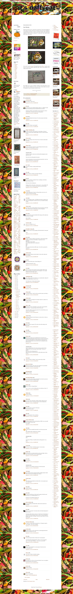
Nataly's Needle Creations (56, 334)
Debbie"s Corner (56, 230)
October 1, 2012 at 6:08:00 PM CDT (31, 575)
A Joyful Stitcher (56, 120)
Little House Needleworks (56, 305)
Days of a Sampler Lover (56, 229)
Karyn (27, 237)
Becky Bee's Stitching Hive (56, 159)
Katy (26, 172)
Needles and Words (55, 341)
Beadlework (55, 156)
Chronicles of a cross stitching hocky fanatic (56, 206)
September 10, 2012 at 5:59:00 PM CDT (32, 142)
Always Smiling (56, 135)
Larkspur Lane (56, 296)
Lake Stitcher (56, 295)
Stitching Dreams (56, 418)
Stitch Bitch (55, 405)
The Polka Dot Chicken (56, 458)
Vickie (27, 358)
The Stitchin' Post (56, 461)
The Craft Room (56, 447)
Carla (27, 459)
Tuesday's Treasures (17, 248)
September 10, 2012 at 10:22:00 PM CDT (32, 282)
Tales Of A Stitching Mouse (56, 441)
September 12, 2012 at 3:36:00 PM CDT (32, 442)
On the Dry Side (56, 356)
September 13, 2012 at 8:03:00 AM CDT (32, 455)
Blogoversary (15, 200)
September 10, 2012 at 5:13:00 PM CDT (32, 113)
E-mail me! (15, 40)
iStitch (55, 273)
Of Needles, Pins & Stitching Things (56, 354)
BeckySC (16, 64)
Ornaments (15, 231)
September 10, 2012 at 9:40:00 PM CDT (32, 273)
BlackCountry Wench (56, 164)
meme (17, 225)
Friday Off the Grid (17, 216)
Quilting (15, 235)
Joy (26, 260)
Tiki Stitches (55, 480)
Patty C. (27, 305)
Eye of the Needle (56, 239)
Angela (16, 73)
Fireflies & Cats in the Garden (56, 253)
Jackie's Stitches (56, 276)
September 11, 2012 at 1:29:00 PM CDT (32, 403)
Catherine (27, 252)
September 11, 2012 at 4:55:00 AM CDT (32, 332)
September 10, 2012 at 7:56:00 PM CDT (32, 233)
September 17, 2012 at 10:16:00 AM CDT (32, 532)
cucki (27, 330)
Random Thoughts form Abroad (56, 376)
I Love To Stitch (56, 270)
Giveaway (15, 218)
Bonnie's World (56, 173)
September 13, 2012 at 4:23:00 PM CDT (32, 483)
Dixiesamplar (56, 232)
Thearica (27, 336)
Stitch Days (55, 408)
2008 (16, 316)
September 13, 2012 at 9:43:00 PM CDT (32, 489)
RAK (19, 235)
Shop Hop (15, 238)
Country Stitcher (56, 211)
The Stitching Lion (56, 463)
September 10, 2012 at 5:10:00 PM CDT (32, 102)
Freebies (55, 28)
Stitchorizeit (55, 435)
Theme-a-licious (16, 244)
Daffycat (28, 93)
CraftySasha (55, 215)
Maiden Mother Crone (56, 313)
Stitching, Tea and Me (56, 433)
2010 (16, 313)
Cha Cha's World (56, 198)
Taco (19, 243)
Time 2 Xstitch (56, 481)
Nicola (27, 322)
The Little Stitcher (56, 455)
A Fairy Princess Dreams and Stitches (56, 118)
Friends (15, 217)
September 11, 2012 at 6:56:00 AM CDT (32, 354)
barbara (27, 566)
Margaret (27, 145)
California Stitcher (55, 190)
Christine (27, 298)
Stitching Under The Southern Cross (56, 430)
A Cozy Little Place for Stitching (56, 115)
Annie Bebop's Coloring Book (56, 146)
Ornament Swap (17, 230)
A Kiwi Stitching (56, 122)
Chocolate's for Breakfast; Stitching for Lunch (56, 200)
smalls (19, 240)
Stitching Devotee (56, 416)
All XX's (55, 134)
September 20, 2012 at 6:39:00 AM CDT (32, 555)
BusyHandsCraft (56, 179)
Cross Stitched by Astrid (56, 220)
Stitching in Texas (56, 423)
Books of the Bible (17, 201)
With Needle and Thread (56, 503)
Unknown (27, 206)
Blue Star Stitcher (56, 172)
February (17, 308)
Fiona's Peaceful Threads (56, 251)
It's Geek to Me (56, 275)
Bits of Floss (56, 162)
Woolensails (55, 504)
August (17, 299)
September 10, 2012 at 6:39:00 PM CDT (32, 187)
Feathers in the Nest (56, 249)
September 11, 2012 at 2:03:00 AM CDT (32, 294)
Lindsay (16, 68)
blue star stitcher (28, 502)
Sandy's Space (56, 391)
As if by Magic (56, 148)
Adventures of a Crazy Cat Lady (56, 130)
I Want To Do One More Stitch (56, 272)
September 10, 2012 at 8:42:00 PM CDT (32, 256)
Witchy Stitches (56, 501)
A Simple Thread (56, 127)
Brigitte (27, 451)
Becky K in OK (28, 364)
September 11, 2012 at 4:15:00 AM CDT (32, 319)
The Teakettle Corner (56, 468)
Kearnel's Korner (56, 289)
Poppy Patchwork (56, 365)
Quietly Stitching (56, 371)
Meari (27, 486)
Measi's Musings (56, 323)
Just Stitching (56, 283)
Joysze (27, 492)
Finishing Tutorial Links (56, 27)
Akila (27, 428)
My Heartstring (56, 329)
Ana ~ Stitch (56, 141)
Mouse (43, 66)
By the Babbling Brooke (56, 186)
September (17, 294)
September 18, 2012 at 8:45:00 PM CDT (32, 549)
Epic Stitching (56, 237)
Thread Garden (56, 473)
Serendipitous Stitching (56, 397)
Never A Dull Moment (56, 348)
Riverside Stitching (55, 380)
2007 (16, 317)
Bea (26, 178)
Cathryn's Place (56, 196)
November (17, 291)
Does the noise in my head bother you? (56, 234)
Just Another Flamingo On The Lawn (56, 281)
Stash (15, 242)
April (17, 305)
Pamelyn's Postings (55, 360)
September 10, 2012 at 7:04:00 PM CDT (32, 203)
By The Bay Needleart (55, 188)
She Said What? (56, 29)
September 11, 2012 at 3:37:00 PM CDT (32, 416)
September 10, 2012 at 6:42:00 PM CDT (32, 194)
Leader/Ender (17, 223)
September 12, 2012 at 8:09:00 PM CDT (32, 448)
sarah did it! (56, 392)
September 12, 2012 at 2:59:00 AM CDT (32, 424)
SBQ (16, 237)
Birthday (15, 198)
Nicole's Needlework (55, 350)
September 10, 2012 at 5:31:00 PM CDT (32, 126)
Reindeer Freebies (17, 236)
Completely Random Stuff (17, 205)
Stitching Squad (56, 424)
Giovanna (27, 138)
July (16, 301)
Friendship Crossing (29, 229)
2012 (16, 288)
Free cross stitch (17, 215)
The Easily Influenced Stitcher (55, 449)
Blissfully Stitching (55, 169)
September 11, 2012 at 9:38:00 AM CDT (32, 381)
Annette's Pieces (56, 144)
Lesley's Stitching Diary (56, 298)
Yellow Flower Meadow (56, 506)
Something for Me (56, 403)
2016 (16, 282)
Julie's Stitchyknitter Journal (56, 278)
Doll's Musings (56, 236)
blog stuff (17, 199)
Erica (27, 536)
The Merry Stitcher (29, 521)
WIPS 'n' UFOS (56, 496)
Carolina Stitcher (56, 195)
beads (19, 197)
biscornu (19, 198)
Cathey (16, 65)
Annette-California (29, 419)
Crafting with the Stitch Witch (56, 214)
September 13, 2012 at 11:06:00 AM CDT (32, 467)
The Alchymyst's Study (56, 446)
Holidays (19, 219)
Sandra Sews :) (56, 390)
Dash (19, 208)
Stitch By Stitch (56, 407)
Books (19, 200)
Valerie (16, 75)
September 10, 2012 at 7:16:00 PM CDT (32, 210)
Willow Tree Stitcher (55, 495)
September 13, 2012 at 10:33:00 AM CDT (32, 461)
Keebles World (56, 290)
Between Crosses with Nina (56, 161)
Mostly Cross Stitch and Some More (56, 326)
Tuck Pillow (18, 247)
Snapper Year (17, 241)
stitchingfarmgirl (56, 434)
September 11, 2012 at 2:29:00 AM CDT (32, 302)
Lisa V (27, 165)
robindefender (28, 276)
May (16, 303)
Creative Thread (56, 216)
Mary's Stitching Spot (56, 319)
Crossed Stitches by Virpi (56, 223)
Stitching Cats (56, 414)
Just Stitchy (17, 297)
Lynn (26, 509)
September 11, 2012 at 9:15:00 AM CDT (32, 374)
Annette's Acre (56, 142)
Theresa (27, 552)
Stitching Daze (56, 415)
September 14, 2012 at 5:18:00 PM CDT (32, 506)
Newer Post (25, 579)
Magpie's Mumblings (29, 129)
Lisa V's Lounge (56, 302)
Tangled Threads (56, 442)
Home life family (17, 221)
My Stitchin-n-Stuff (56, 331)
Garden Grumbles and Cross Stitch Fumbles (56, 259)
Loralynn (27, 529)
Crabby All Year (17, 207)
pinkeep (19, 234)
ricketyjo (27, 292)
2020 (16, 276)
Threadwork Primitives (55, 478)
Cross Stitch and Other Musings (56, 218)
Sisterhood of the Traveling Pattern (17, 239)
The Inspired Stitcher (29, 377)
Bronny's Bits (56, 177)
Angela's (32, 66)
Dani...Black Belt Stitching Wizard (56, 225)
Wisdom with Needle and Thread (56, 499)
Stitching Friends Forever (56, 420)
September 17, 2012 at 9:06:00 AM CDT (32, 525)
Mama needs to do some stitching (56, 315)
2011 (16, 311)
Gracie (27, 190)
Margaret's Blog (56, 316)
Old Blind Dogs (18, 229)
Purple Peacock (56, 370)
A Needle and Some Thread (56, 124)
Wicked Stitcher (56, 491)
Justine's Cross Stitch (56, 286)
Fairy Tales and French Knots (56, 245)
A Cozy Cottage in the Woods (56, 113)
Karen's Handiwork (55, 288)
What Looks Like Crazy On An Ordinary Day (56, 487)
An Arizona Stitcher (55, 138)
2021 (16, 275)
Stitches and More (56, 409)
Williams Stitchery (55, 493)
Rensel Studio (56, 378)
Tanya (16, 74)
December (17, 289)
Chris (27, 406)
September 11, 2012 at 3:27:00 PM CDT (32, 410)
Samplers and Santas (56, 384)
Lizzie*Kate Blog (56, 309)
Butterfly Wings (56, 180)
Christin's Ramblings (55, 204)
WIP (19, 252)
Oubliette (55, 358)
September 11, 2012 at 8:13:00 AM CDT (32, 360)
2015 (16, 284)
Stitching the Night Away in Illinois (56, 427)
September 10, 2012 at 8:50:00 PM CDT (32, 264)
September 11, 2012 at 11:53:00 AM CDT (32, 395)
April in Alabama (56, 147)
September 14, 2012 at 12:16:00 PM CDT (32, 498)
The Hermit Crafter (55, 452)
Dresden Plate (17, 209)
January (17, 309)
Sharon (27, 572)
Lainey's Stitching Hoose (56, 294)
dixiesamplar (28, 371)
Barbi (15, 78)
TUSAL (15, 249)
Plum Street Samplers (55, 364)
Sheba (19, 237)
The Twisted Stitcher (55, 470)
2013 (16, 287)
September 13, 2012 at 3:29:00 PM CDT (32, 475)
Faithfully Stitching (55, 247)
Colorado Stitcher (56, 210)
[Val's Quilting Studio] (57, 48)
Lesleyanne (27, 285)
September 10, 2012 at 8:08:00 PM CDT (32, 249)
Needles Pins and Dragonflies (56, 343)
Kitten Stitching (56, 291)
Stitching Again (56, 413)
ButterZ (55, 182)
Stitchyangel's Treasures (56, 437)
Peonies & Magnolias (55, 362)
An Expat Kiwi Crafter (56, 140)
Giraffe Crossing (56, 263)
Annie (27, 198)
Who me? (17, 252)
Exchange (15, 210)
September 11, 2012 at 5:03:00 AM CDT (32, 343)
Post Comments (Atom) (31, 581)
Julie (26, 413)
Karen (27, 213)
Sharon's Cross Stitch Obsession (56, 400)
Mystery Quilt (16, 228)
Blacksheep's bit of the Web (56, 166)
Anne (27, 545)
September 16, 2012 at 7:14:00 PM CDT (32, 518)
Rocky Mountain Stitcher (56, 382)
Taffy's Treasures (56, 439)
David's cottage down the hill (56, 227)
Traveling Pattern (33, 94)
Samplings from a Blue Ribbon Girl (56, 387)
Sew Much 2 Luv (56, 398)
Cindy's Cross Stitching (56, 209)
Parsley (27, 558)
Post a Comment (27, 577)
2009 (16, 314)
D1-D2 (27, 116)
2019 (16, 278)
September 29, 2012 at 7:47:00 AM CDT (32, 569)
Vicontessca (27, 222)
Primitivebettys (56, 367)
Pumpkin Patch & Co (56, 369)
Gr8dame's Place (56, 264)
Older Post (47, 579)
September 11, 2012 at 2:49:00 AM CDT (32, 312)
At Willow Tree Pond (56, 153)
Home (37, 579)
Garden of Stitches (55, 262)
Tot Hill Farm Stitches (56, 483)
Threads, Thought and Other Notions (56, 475)
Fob (19, 214)
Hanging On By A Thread (56, 267)
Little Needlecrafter (56, 307)
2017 (16, 281)
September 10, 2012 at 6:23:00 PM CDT (32, 168)
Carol (27, 268)
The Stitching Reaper (56, 465)
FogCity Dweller (56, 255)
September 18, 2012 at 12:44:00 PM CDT (32, 542)
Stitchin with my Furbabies (56, 411)
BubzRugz (55, 178)
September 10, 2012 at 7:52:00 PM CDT (32, 225)
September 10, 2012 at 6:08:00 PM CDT (32, 161)
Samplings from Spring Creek (56, 389)
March (17, 306)
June (16, 302)
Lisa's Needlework (56, 303)
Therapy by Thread (55, 472)
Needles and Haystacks (55, 339)
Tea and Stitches (56, 443)
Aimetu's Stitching (56, 131)
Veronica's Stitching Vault (56, 485)
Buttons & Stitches (55, 184)
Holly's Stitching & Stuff (56, 269)
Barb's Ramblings (56, 155)
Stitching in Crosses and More (56, 422)
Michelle (27, 393)
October (17, 292)
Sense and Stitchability (55, 395)
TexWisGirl (27, 100)
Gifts (19, 217)
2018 (16, 279)
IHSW (18, 222)
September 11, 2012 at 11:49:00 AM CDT (32, 389)
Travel (15, 246)
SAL (14, 237)
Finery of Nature (28, 94)
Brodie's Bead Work (17, 202)
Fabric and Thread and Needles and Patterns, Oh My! (56, 241)
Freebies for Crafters (55, 257)
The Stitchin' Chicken (56, 460)
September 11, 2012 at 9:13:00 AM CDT (32, 368)
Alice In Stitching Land (56, 133)
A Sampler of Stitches (56, 126)
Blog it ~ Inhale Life (56, 171)
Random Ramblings (55, 374)
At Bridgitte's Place (56, 150)
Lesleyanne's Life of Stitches (56, 301)
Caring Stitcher (56, 194)
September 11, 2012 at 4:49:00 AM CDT (32, 326)
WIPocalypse (15, 253)
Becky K (16, 67)
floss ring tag (17, 214)
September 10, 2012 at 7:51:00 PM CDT (32, 219)
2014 (16, 285)
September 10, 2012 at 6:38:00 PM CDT (32, 175)
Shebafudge (55, 401)
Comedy (15, 203)
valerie (27, 471)
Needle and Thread (55, 336)
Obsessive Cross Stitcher (56, 352)
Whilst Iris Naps (56, 490)
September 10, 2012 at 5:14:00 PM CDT (32, 120)
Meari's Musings (56, 322)
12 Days (15, 195)
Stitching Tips (18, 242)
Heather (27, 384)
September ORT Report (18, 296)
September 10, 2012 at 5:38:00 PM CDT (32, 134)
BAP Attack (55, 154)
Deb (26, 106)
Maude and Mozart (55, 321)
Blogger (40, 587)
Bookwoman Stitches (55, 175)
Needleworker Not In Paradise (56, 346)
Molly (19, 227)
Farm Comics (18, 212)
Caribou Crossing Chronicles (56, 192)
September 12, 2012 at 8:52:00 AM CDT (32, 432)
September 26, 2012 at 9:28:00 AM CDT (32, 562)
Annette (16, 72)
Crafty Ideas (16, 208)
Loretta (27, 445)
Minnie (27, 399)
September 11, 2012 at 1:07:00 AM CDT (32, 288)
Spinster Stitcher (56, 404)
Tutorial (19, 249)
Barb (26, 123)
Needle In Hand (56, 337)
